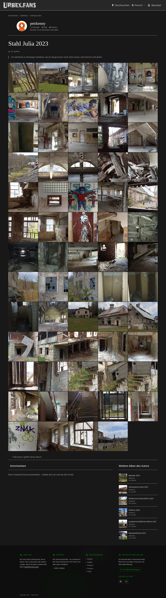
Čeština (90, 559)
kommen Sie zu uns (32, 567)
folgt (44, 27)
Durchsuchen (122, 5)
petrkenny (24, 16)
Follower (53, 27)
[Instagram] (126, 581)
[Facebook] (121, 581)
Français (90, 568)
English (89, 562)
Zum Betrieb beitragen (131, 569)
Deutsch (138, 5)
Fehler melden (59, 568)
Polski (89, 572)
